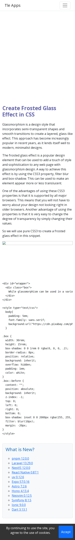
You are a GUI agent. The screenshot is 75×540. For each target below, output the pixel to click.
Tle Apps (13, 5)
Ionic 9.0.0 (19, 505)
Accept (66, 532)
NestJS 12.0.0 (21, 468)
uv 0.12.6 (18, 477)
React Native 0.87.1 (25, 472)
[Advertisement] (37, 58)
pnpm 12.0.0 (20, 458)
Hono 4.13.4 (20, 491)
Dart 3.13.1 (19, 509)
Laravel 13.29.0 (22, 463)
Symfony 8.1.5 (21, 500)
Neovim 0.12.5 (22, 495)
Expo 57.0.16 (20, 482)
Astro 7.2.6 (19, 486)
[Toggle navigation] (65, 5)
